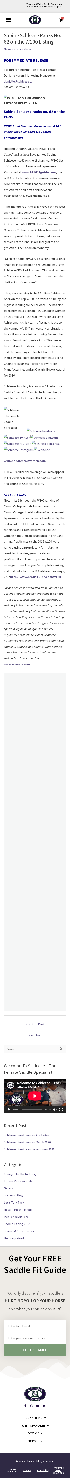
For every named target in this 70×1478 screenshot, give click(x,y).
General (9, 1188)
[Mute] (55, 1109)
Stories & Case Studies (19, 1231)
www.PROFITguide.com (39, 172)
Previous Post (35, 1024)
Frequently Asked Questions (58, 1470)
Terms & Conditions (12, 1470)
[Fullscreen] (61, 1109)
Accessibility (43, 1470)
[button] (8, 19)
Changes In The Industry (20, 1174)
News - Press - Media (18, 49)
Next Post (35, 1035)
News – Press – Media (18, 1210)
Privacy (27, 1470)
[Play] (9, 1109)
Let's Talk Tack (14, 1202)
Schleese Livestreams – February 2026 (29, 1149)
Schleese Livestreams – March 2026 (27, 1142)
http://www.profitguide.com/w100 (35, 577)
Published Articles (16, 1217)
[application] (35, 1096)
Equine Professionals (18, 1181)
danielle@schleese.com (19, 81)
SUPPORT (33, 1441)
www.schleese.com (17, 664)
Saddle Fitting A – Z (17, 1224)
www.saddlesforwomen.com (25, 461)
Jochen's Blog (13, 1195)
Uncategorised (14, 1238)
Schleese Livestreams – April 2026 (26, 1135)
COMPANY (33, 1433)
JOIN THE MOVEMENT (33, 1425)
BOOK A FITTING (33, 1418)
